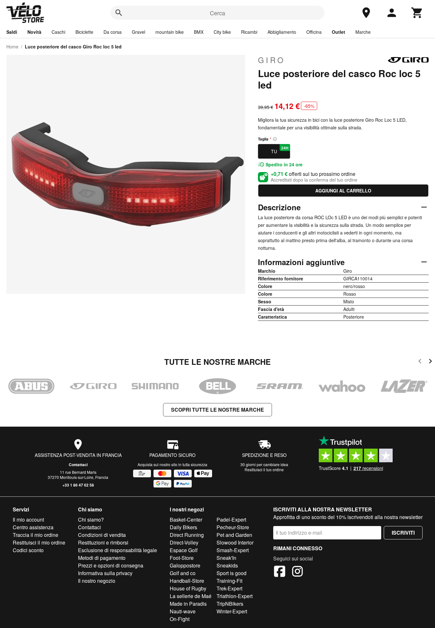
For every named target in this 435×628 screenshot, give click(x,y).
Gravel (138, 32)
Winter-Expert (232, 611)
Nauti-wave (183, 611)
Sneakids (227, 565)
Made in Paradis (188, 603)
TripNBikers (230, 603)
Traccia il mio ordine (35, 534)
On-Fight (179, 619)
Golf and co (183, 573)
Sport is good (231, 573)
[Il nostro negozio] (366, 12)
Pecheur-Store (233, 527)
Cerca (217, 13)
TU (280, 150)
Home (12, 46)
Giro (271, 60)
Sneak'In (226, 557)
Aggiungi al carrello (343, 190)
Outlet (338, 32)
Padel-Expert (231, 519)
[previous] (419, 362)
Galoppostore (185, 565)
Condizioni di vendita (102, 534)
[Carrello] (417, 12)
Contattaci (78, 464)
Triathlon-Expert (235, 596)
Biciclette (84, 32)
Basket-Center (186, 519)
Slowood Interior (235, 542)
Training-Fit (229, 580)
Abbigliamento (281, 32)
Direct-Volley (184, 542)
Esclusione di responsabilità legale (117, 550)
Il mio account (28, 519)
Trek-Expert (229, 588)
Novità (34, 32)
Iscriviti (403, 532)
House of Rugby (188, 588)
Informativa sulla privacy (105, 573)
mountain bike (169, 32)
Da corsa (112, 32)
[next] (430, 362)
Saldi (11, 32)
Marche (363, 32)
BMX (198, 32)
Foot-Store (182, 557)
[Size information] (275, 139)
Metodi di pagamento (101, 557)
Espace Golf (183, 550)
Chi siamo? (91, 519)
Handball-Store (187, 580)
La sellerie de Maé (190, 596)
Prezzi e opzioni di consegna (110, 565)
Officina (314, 32)
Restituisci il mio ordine (39, 542)
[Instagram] (297, 572)
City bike (222, 32)
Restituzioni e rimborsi (103, 542)
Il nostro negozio (96, 580)
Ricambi (249, 32)
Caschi (58, 32)
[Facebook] (279, 572)
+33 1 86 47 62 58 (78, 485)
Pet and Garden (234, 534)
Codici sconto (28, 550)
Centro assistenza (33, 527)
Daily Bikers (183, 527)
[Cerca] (118, 13)
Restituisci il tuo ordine (264, 469)
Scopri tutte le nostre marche (217, 409)
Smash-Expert (233, 550)
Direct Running (187, 534)
